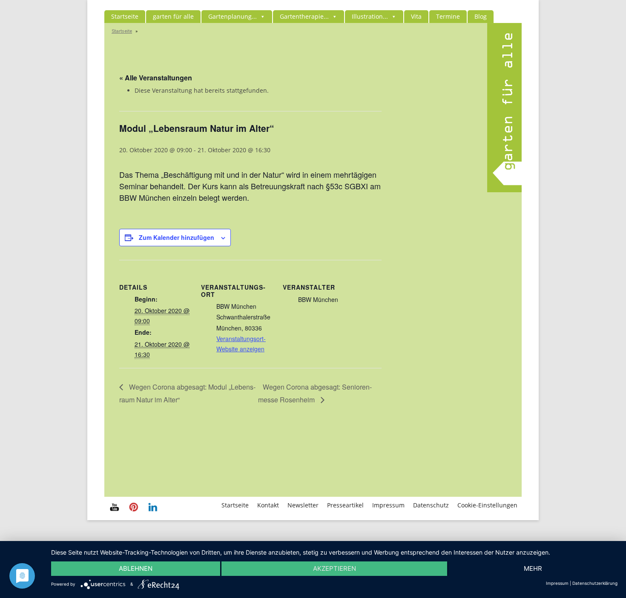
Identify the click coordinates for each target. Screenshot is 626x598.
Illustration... (370, 16)
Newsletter (303, 505)
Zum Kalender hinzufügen (176, 237)
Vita (416, 16)
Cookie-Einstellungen (487, 505)
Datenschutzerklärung (594, 583)
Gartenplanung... (232, 16)
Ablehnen (135, 568)
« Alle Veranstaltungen (155, 78)
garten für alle (173, 16)
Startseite (124, 16)
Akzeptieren (334, 568)
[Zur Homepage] (504, 190)
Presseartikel (345, 505)
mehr (533, 568)
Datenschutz (431, 505)
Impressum (388, 505)
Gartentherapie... (304, 16)
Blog (480, 16)
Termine (448, 16)
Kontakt (268, 505)
